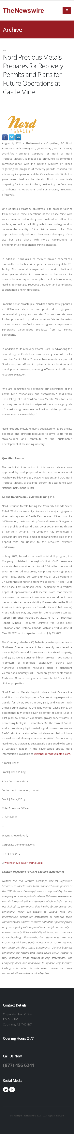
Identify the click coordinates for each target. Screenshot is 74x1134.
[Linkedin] (12, 1089)
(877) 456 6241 (18, 1065)
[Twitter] (5, 1089)
